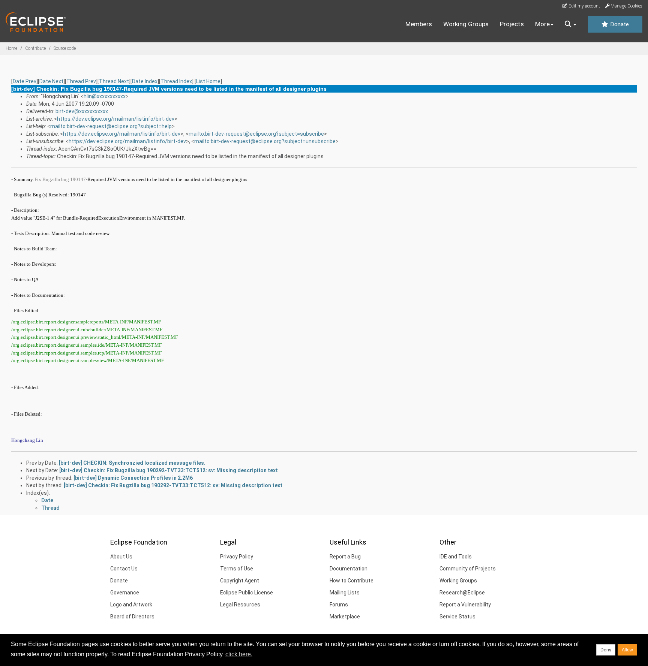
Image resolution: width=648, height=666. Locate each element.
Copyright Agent (239, 581)
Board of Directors (132, 617)
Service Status (458, 617)
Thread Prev (81, 81)
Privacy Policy (236, 557)
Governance (124, 593)
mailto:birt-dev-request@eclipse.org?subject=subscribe (256, 134)
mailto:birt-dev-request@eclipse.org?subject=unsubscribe (265, 141)
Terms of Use (236, 569)
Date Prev (24, 81)
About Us (121, 557)
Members (418, 24)
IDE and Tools (456, 557)
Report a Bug (345, 557)
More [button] (542, 24)
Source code (65, 48)
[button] (570, 24)
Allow (627, 650)
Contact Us (124, 569)
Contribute (35, 48)
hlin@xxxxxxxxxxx (105, 96)
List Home (208, 81)
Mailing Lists (345, 593)
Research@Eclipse (462, 593)
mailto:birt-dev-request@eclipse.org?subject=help (111, 126)
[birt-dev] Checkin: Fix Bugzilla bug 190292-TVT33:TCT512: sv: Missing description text (168, 470)
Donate (619, 24)
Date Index (145, 81)
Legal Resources (240, 605)
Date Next (51, 81)
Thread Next (114, 81)
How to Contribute (352, 581)
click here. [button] (238, 654)
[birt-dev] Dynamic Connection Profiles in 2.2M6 (133, 478)
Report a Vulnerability (465, 605)
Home (11, 48)
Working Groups (466, 24)
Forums (339, 605)
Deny (605, 650)
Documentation (349, 569)
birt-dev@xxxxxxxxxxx (82, 111)
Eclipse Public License (246, 593)
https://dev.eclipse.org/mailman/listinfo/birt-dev (115, 119)
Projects (512, 24)
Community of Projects (468, 569)
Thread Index (176, 81)
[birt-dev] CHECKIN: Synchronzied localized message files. (132, 463)
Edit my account (583, 6)
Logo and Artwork (131, 605)
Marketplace (345, 617)
